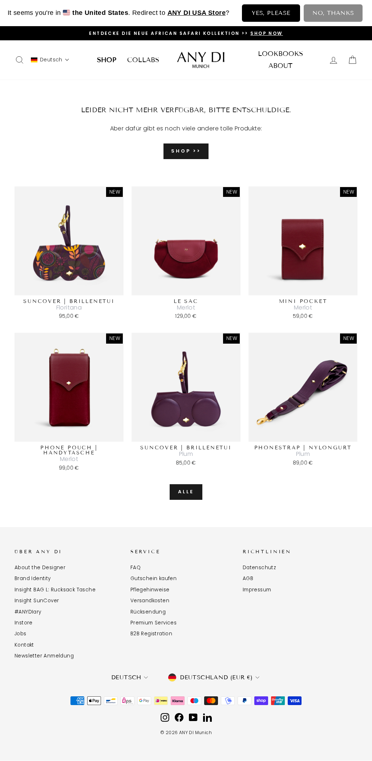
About (280, 66)
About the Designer (40, 567)
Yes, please (271, 12)
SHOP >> (186, 150)
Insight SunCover (37, 600)
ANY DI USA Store (196, 12)
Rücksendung (148, 611)
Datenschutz (259, 567)
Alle (186, 491)
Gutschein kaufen (153, 578)
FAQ (135, 567)
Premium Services (153, 622)
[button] (50, 59)
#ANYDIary (28, 611)
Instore (24, 622)
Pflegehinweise (150, 589)
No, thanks (333, 12)
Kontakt (24, 644)
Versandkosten (149, 600)
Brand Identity (33, 578)
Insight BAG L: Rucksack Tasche (55, 589)
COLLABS (143, 60)
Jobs (21, 633)
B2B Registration (151, 633)
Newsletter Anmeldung (44, 655)
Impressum (257, 589)
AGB (248, 578)
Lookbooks (280, 54)
